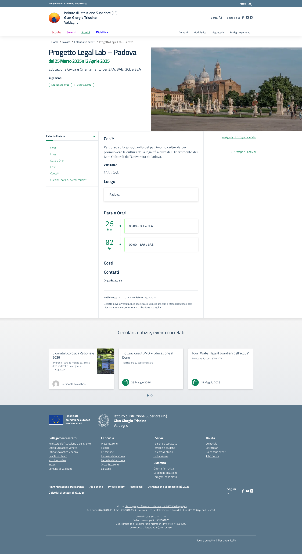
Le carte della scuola (113, 460)
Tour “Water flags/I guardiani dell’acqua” (221, 353)
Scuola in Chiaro (58, 456)
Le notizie (211, 443)
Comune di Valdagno (60, 469)
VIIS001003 (163, 520)
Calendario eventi (216, 452)
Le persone (107, 452)
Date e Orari (57, 161)
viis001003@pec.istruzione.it (200, 510)
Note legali (136, 487)
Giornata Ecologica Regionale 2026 (73, 355)
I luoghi (105, 448)
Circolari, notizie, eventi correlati (68, 180)
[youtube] (247, 17)
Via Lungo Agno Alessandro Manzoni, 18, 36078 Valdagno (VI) (156, 506)
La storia (106, 469)
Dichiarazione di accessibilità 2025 (168, 487)
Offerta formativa (163, 468)
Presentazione (109, 443)
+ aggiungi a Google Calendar (239, 137)
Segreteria (218, 32)
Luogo (53, 154)
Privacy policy (116, 487)
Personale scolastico (165, 443)
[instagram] (251, 17)
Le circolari (212, 448)
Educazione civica (60, 85)
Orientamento (84, 85)
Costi (53, 167)
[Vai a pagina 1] (148, 395)
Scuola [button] (56, 32)
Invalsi (52, 464)
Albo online (212, 456)
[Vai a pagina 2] (151, 395)
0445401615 (105, 510)
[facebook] (242, 17)
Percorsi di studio (163, 452)
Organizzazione (110, 464)
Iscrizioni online (57, 460)
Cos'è (53, 148)
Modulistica (200, 32)
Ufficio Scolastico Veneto (63, 448)
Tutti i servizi (160, 456)
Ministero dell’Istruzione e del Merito (70, 443)
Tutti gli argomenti (240, 32)
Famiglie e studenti (164, 448)
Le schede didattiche (165, 473)
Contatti (183, 32)
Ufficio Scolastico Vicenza (63, 452)
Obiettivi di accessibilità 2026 (67, 492)
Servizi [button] (71, 32)
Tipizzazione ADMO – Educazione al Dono (147, 355)
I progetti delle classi (165, 477)
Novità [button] (85, 32)
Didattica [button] (102, 32)
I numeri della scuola (113, 456)
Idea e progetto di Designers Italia (216, 540)
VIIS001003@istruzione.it (134, 510)
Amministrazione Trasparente (66, 487)
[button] (72, 136)
